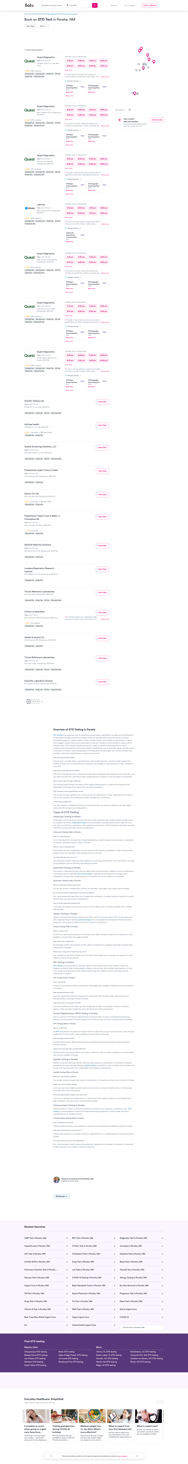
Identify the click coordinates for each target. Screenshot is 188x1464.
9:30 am (81, 115)
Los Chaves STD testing (34, 1358)
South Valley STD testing (35, 1365)
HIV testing (57, 966)
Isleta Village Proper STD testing (73, 1355)
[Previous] (157, 1402)
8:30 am (81, 66)
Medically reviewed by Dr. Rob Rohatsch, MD (77, 1179)
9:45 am (92, 115)
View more (68, 70)
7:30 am (81, 60)
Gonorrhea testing (84, 874)
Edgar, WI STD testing (106, 1365)
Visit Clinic (102, 402)
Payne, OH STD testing (140, 1362)
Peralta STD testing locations (67, 14)
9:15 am (70, 115)
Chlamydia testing (79, 823)
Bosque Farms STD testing (35, 1355)
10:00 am (103, 115)
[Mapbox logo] (120, 110)
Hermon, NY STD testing (107, 1358)
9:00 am (103, 66)
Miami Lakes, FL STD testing (108, 1355)
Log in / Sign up (149, 5)
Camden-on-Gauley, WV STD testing (146, 1358)
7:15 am (70, 60)
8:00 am (103, 60)
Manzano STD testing (33, 1362)
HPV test (59, 1031)
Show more (105, 77)
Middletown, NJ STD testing (143, 1351)
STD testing (57, 735)
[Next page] (41, 701)
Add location (157, 120)
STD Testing (42, 14)
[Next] (162, 1402)
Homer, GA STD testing (106, 1362)
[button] (135, 94)
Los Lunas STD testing (68, 1358)
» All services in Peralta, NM (133, 1327)
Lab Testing (33, 14)
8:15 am (70, 66)
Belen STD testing (66, 1351)
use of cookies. (122, 1456)
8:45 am (92, 66)
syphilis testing (90, 1065)
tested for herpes (84, 920)
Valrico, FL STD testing (106, 1351)
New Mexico (51, 14)
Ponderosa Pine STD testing (71, 1362)
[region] (141, 79)
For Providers (130, 5)
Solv (25, 14)
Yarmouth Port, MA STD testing (144, 1355)
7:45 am (92, 60)
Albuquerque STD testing (35, 1351)
